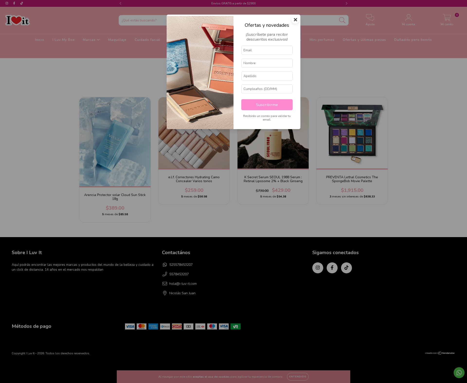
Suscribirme (267, 104)
